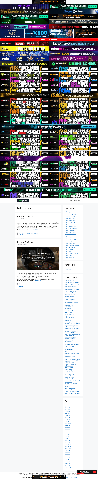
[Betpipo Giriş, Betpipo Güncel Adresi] (23, 200)
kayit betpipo (75, 391)
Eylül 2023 (67, 442)
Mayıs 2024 (67, 427)
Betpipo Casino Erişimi (70, 220)
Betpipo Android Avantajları (71, 241)
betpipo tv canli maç (69, 362)
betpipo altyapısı (22, 284)
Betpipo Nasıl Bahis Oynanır (70, 337)
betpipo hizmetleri (68, 323)
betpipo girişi (68, 312)
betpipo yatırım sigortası (68, 372)
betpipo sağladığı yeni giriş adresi (70, 356)
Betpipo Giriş (77, 200)
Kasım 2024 (67, 415)
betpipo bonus (74, 287)
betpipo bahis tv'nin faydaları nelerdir (70, 286)
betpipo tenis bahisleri (35, 284)
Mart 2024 (67, 431)
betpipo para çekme (69, 346)
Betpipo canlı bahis (70, 294)
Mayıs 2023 (67, 450)
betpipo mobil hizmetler (68, 334)
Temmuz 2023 (68, 446)
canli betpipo (76, 385)
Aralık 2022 (67, 459)
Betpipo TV (74, 361)
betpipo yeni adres (70, 374)
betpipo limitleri (78, 328)
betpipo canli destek (70, 291)
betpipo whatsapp (71, 371)
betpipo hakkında (77, 322)
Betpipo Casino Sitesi (70, 299)
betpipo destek (68, 302)
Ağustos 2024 (68, 421)
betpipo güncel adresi (70, 317)
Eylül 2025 (67, 406)
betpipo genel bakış (69, 305)
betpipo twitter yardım (35, 233)
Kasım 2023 (67, 438)
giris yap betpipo (70, 388)
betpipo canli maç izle (71, 293)
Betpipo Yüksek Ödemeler (71, 222)
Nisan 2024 (67, 429)
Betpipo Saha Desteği (70, 218)
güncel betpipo (68, 391)
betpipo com (74, 300)
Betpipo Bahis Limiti (69, 257)
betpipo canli (76, 289)
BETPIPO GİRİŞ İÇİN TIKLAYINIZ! (49, 39)
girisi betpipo (67, 386)
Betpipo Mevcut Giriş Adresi (70, 332)
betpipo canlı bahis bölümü (70, 296)
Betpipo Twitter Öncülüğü (70, 214)
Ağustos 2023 (68, 444)
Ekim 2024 (67, 417)
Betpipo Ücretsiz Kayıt (70, 243)
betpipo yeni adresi (69, 375)
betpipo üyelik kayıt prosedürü (71, 383)
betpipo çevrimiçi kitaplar (68, 380)
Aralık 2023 (67, 436)
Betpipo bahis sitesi (72, 284)
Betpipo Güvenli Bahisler (70, 226)
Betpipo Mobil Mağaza (70, 230)
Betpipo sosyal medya (76, 359)
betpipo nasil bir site (69, 335)
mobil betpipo (67, 393)
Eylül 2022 (67, 465)
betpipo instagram (76, 323)
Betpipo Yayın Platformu (70, 234)
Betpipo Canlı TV (25, 216)
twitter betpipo (75, 393)
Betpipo (70, 200)
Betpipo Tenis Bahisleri (27, 242)
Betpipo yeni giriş (69, 379)
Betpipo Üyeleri (68, 251)
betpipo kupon (73, 328)
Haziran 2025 (68, 407)
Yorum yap (21, 234)
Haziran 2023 (68, 448)
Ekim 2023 (67, 440)
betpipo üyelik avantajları (68, 382)
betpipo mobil (78, 332)
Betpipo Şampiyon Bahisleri (71, 228)
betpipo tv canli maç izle (70, 364)
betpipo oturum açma (69, 341)
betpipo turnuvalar (67, 361)
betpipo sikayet (68, 357)
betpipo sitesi (76, 357)
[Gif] (49, 95)
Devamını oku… (34, 229)
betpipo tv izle (69, 366)
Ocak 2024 (67, 434)
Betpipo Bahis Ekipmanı (70, 237)
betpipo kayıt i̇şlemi (75, 325)
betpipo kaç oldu (69, 327)
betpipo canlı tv (27, 233)
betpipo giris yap (68, 308)
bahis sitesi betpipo (69, 280)
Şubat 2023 (67, 456)
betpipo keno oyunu (68, 328)
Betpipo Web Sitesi (68, 369)
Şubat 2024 (67, 432)
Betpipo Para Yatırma (72, 344)
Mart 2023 (67, 454)
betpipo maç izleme (76, 331)
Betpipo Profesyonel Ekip (70, 239)
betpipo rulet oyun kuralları (75, 353)
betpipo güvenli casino (68, 320)
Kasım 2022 (67, 461)
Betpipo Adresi (68, 211)
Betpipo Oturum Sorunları (70, 247)
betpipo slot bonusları (68, 359)
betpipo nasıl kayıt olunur (70, 338)
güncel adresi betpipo (70, 389)
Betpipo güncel (69, 314)
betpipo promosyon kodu (71, 351)
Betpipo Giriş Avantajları (70, 232)
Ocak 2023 (67, 457)
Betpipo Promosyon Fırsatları (71, 253)
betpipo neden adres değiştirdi (69, 340)
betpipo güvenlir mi (70, 322)
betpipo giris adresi (70, 306)
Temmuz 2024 (68, 423)
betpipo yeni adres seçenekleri (69, 377)
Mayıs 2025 (67, 409)
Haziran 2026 (68, 404)
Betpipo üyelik (76, 380)
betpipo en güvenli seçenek (75, 302)
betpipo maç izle (68, 331)
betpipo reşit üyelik (67, 353)
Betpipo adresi (70, 282)
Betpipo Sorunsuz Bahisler (71, 216)
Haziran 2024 (68, 425)
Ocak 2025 (67, 413)
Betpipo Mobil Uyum (69, 249)
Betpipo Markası (68, 255)
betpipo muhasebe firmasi (76, 334)
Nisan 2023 (67, 452)
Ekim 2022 (67, 463)
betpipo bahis (21, 233)
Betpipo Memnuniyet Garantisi (72, 245)
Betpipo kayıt (68, 325)
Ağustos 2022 (68, 467)
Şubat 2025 (67, 411)
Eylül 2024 (67, 419)
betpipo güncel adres (70, 316)
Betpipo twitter (69, 367)
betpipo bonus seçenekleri (69, 289)
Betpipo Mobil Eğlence (70, 236)
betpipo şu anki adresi (69, 385)
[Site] (24, 68)
